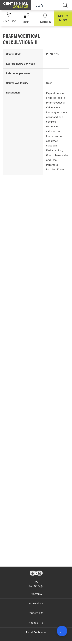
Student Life (36, 613)
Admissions (36, 603)
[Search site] (65, 5)
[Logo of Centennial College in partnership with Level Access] (36, 573)
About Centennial (36, 632)
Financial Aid (36, 622)
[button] (27, 18)
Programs (36, 594)
